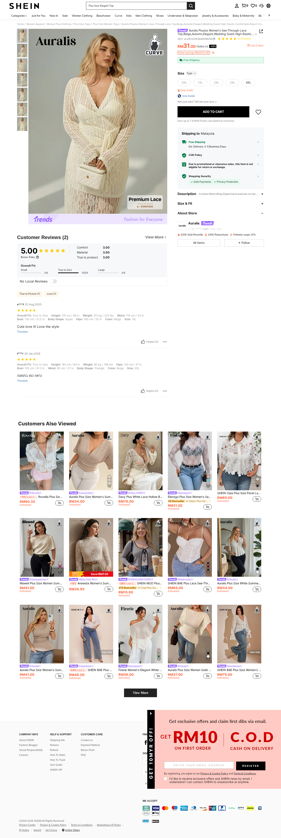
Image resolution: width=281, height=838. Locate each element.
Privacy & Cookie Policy (53, 825)
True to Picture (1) (30, 293)
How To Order (57, 755)
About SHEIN (26, 740)
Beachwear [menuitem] (103, 15)
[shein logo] (24, 6)
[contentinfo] (204, 811)
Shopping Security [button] (200, 176)
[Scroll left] (264, 16)
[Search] (191, 6)
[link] (244, 5)
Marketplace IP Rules (109, 825)
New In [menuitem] (54, 15)
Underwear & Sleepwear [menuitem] (183, 15)
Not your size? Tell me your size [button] (196, 101)
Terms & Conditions (82, 825)
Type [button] (189, 73)
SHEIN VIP (56, 769)
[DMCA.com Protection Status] (155, 821)
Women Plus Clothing (59, 24)
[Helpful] (142, 341)
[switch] (53, 281)
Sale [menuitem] (65, 15)
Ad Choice (51, 830)
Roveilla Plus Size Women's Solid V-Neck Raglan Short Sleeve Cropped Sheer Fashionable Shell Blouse (42, 496)
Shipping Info (57, 740)
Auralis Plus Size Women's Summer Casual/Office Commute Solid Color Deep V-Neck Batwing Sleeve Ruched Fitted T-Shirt (91, 496)
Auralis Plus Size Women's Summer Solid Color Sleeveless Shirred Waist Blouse (42, 670)
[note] (91, 574)
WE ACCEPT (150, 801)
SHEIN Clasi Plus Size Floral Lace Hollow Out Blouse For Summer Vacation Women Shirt (239, 493)
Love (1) (51, 293)
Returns (54, 745)
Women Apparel (35, 24)
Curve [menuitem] (118, 15)
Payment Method (90, 745)
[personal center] (236, 5)
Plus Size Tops (81, 24)
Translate (22, 331)
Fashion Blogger (28, 745)
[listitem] (41, 471)
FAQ (83, 755)
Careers (23, 755)
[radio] (184, 82)
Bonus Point (87, 750)
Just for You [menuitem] (38, 15)
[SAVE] (258, 111)
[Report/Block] (164, 341)
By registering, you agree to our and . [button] (210, 773)
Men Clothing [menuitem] (144, 15)
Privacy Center (27, 825)
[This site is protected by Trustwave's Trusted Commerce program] (146, 821)
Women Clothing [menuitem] (82, 15)
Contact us (87, 740)
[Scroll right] (269, 16)
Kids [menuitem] (128, 15)
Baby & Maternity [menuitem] (243, 15)
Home (20, 24)
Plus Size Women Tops (106, 24)
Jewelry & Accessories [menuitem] (215, 15)
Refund (54, 750)
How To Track (57, 760)
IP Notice (24, 830)
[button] (261, 5)
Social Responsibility (31, 750)
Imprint (37, 830)
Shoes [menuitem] (160, 15)
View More (140, 692)
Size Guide (56, 764)
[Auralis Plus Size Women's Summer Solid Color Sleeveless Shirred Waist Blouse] (42, 634)
